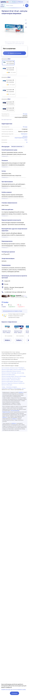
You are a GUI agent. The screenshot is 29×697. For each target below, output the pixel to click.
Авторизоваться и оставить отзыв (12, 311)
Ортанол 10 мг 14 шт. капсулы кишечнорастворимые (7, 331)
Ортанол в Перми (16, 378)
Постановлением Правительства (10, 411)
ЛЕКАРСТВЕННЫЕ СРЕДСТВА (11, 387)
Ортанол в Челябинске (18, 383)
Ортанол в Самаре (18, 381)
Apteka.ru (21, 392)
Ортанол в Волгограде (20, 376)
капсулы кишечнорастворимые (21, 136)
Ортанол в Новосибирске (19, 369)
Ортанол (24, 388)
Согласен (14, 693)
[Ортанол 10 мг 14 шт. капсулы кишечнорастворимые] (8, 62)
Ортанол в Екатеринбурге (8, 376)
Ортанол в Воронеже (7, 371)
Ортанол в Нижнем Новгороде (9, 373)
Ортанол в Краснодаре (7, 369)
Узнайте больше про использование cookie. (13, 689)
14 (26, 142)
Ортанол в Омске (16, 371)
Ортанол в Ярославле (7, 385)
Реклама (25, 296)
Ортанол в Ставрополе (7, 383)
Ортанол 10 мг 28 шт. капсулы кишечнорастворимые (19, 331)
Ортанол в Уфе (20, 373)
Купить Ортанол (6, 368)
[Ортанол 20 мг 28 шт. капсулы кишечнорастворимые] (8, 92)
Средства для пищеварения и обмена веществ (11, 388)
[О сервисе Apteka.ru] (27, 1)
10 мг (25, 140)
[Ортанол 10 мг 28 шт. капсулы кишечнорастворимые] (9, 71)
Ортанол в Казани (6, 379)
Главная (3, 387)
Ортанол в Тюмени (15, 379)
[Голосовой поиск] (23, 5)
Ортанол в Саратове (6, 378)
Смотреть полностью (16, 146)
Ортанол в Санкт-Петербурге (17, 368)
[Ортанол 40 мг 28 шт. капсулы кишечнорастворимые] (8, 109)
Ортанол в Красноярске (7, 381)
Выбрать (7, 340)
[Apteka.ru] (4, 2)
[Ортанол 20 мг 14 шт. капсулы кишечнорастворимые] (8, 83)
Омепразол (24, 134)
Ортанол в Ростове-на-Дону (8, 374)
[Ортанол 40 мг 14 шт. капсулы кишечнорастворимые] (8, 103)
